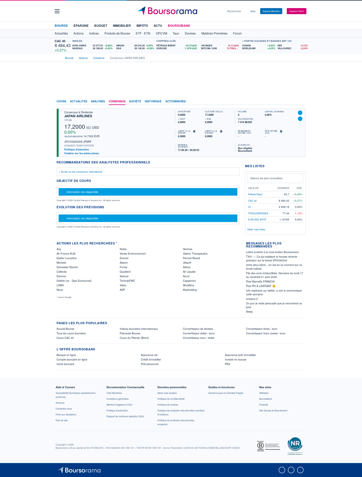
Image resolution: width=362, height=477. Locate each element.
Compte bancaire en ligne (72, 359)
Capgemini (189, 281)
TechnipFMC (127, 281)
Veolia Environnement (133, 253)
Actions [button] (79, 33)
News (249, 311)
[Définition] (194, 131)
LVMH (60, 285)
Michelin (61, 262)
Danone (61, 276)
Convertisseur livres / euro (261, 329)
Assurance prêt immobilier (240, 355)
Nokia (123, 249)
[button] (57, 11)
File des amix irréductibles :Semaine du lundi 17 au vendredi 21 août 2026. (274, 275)
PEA (227, 364)
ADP (122, 290)
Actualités (78, 101)
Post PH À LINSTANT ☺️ (260, 286)
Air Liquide (189, 271)
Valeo (123, 285)
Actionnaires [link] (175, 101)
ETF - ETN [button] (143, 33)
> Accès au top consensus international (80, 171)
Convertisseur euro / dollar (199, 338)
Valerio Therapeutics (195, 253)
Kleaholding (190, 290)
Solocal (124, 276)
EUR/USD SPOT (257, 219)
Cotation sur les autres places (81, 153)
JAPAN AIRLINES (78, 115)
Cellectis (62, 271)
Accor (186, 276)
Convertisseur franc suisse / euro (265, 333)
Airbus (186, 267)
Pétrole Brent (255, 194)
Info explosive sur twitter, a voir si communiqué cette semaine (274, 292)
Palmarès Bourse (130, 333)
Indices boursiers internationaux (139, 329)
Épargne (81, 25)
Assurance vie (149, 355)
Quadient (125, 271)
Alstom (124, 262)
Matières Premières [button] (214, 33)
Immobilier (122, 25)
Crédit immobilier (151, 359)
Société (135, 101)
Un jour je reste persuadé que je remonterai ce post (274, 305)
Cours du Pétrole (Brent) (134, 338)
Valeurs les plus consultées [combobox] (266, 178)
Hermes (187, 249)
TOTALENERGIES (258, 213)
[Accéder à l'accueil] (58, 57)
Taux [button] (176, 33)
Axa (59, 249)
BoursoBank (179, 25)
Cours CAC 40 (65, 338)
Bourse (61, 25)
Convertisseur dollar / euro (199, 333)
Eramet (124, 258)
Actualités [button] (61, 33)
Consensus (117, 101)
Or (249, 207)
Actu (158, 25)
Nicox (60, 290)
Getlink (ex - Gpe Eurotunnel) (74, 281)
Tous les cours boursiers (71, 333)
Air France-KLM (66, 253)
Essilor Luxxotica (67, 258)
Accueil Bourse (65, 329)
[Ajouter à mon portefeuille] (300, 113)
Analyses (98, 101)
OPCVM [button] (161, 33)
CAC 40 (60, 41)
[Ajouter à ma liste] (300, 119)
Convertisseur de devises (198, 329)
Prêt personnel (149, 364)
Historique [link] (153, 101)
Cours (61, 101)
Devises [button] (190, 33)
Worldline (188, 285)
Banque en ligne (66, 355)
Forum (237, 33)
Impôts (142, 25)
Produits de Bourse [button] (117, 33)
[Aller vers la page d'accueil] (179, 11)
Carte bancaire (65, 364)
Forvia (123, 267)
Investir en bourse (235, 359)
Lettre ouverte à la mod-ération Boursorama (272, 252)
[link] (60, 402)
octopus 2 (252, 299)
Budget (100, 25)
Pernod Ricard (191, 258)
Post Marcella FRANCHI (260, 281)
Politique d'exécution (76, 149)
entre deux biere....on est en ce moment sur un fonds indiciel (274, 266)
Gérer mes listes (256, 229)
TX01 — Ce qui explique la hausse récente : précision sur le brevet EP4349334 (272, 258)
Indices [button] (94, 33)
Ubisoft (187, 262)
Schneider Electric (67, 267)
